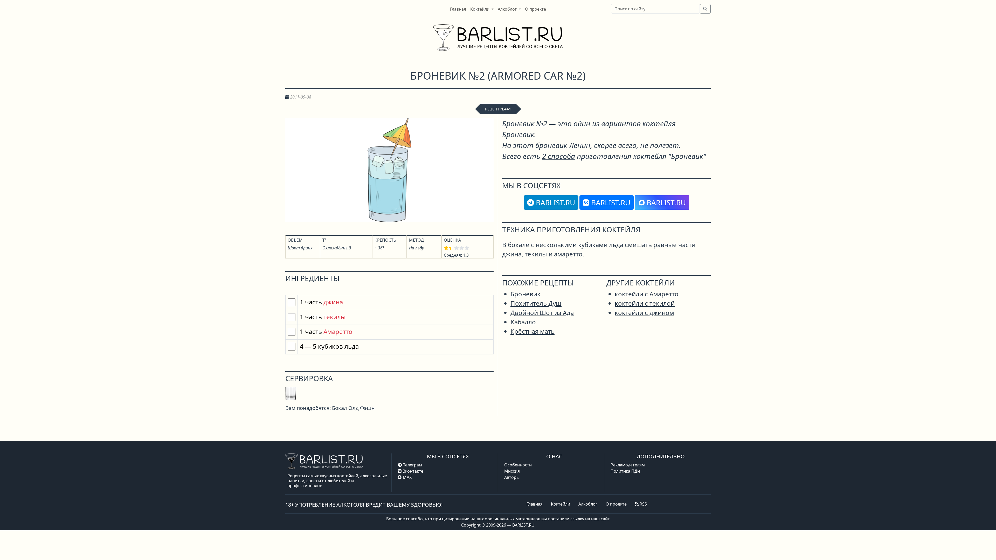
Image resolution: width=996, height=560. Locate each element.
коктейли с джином (644, 312)
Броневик (525, 294)
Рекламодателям (628, 465)
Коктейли (560, 504)
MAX (407, 477)
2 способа (558, 156)
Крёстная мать (532, 331)
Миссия (512, 471)
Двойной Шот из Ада (542, 312)
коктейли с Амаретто (647, 294)
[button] (482, 9)
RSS (643, 504)
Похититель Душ (536, 303)
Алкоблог (587, 504)
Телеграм (412, 465)
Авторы (512, 477)
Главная (535, 504)
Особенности (518, 465)
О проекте (616, 504)
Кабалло (523, 322)
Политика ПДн (625, 471)
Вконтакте (412, 471)
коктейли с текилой (645, 303)
